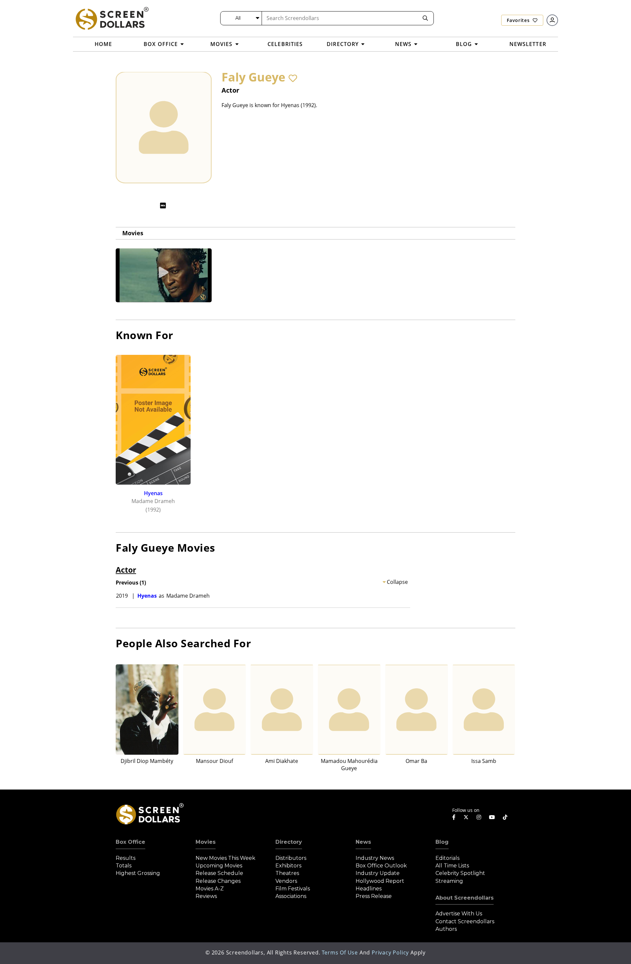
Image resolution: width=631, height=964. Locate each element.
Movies (132, 233)
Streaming (449, 881)
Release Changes (218, 881)
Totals (123, 865)
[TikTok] (505, 817)
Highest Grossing (138, 873)
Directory (288, 842)
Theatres (287, 873)
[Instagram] (479, 817)
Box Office (130, 842)
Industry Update (378, 873)
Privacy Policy (390, 952)
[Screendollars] (112, 18)
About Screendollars (464, 898)
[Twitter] (466, 817)
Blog (442, 842)
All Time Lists (452, 865)
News (363, 842)
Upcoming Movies (219, 865)
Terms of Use (340, 952)
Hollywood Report (380, 881)
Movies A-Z (210, 888)
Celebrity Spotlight (460, 873)
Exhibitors (288, 865)
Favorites (519, 20)
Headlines (369, 888)
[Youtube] (492, 817)
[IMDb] (163, 205)
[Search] (425, 18)
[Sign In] (552, 20)
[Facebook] (454, 817)
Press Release (374, 896)
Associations (290, 896)
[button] (293, 78)
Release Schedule (219, 873)
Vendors (286, 881)
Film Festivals (292, 888)
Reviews (206, 896)
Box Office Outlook (381, 865)
